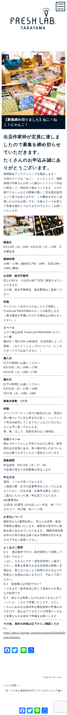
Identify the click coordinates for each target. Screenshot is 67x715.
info (60, 677)
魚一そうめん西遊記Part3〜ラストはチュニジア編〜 (35, 690)
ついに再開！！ (11, 685)
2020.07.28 (49, 677)
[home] (33, 17)
